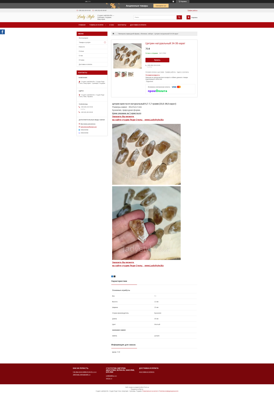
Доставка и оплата (138, 25)
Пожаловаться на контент (150, 391)
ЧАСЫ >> (109, 378)
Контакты (122, 25)
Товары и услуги (96, 25)
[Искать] (179, 17)
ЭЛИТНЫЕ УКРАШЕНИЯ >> (81, 374)
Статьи (81, 51)
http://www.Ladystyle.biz (88, 124)
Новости (82, 47)
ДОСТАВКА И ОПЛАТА (146, 372)
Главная (82, 25)
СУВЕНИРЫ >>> (111, 376)
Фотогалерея (83, 38)
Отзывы (81, 60)
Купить (157, 60)
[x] (114, 277)
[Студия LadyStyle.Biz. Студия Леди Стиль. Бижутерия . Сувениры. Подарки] (86, 19)
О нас (111, 25)
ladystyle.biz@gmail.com (89, 127)
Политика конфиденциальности (168, 391)
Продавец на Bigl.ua (137, 389)
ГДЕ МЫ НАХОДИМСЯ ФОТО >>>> (85, 372)
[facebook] (112, 277)
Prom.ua (146, 387)
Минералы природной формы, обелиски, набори (135, 34)
